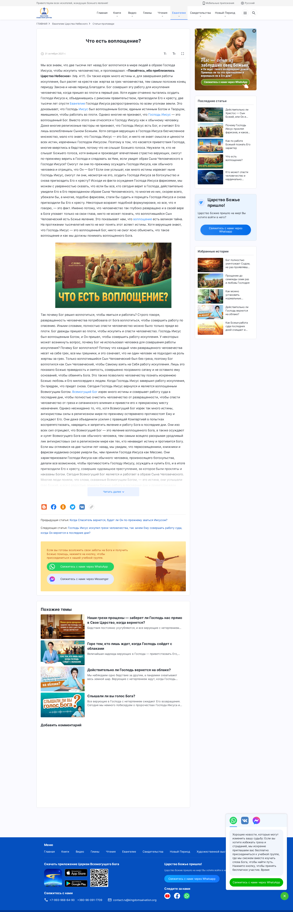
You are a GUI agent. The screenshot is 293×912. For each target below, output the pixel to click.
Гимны (147, 12)
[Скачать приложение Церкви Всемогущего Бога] (53, 877)
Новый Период (225, 12)
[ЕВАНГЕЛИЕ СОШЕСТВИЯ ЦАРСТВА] (46, 13)
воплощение (142, 219)
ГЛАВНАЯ (41, 23)
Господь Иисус (159, 114)
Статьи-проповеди (103, 23)
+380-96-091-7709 (89, 900)
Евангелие (179, 12)
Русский (250, 3)
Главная (102, 12)
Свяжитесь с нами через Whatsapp (225, 229)
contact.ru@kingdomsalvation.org (135, 900)
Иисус (83, 109)
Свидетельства (200, 12)
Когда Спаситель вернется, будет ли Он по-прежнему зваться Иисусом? (118, 520)
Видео (132, 12)
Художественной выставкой (216, 851)
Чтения (162, 12)
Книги (117, 12)
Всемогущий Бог (84, 392)
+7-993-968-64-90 (62, 900)
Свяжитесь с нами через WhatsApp (256, 882)
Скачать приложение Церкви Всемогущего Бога (81, 864)
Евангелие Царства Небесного (70, 23)
